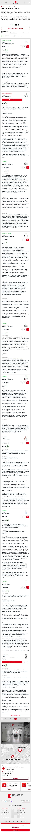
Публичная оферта (5, 816)
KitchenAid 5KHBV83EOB (7, 163)
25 (25, 718)
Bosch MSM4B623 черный (8, 43)
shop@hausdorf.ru (26, 801)
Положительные (13, 32)
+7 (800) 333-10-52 (25, 800)
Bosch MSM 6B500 (6, 96)
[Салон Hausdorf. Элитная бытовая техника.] (1, 6)
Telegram (8, 801)
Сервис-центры (4, 814)
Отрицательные (26, 32)
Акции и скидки (4, 808)
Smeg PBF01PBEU (6, 513)
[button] (2, 733)
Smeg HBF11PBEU (6, 583)
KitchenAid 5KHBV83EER (7, 379)
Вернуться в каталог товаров (15, 28)
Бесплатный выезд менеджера (15, 805)
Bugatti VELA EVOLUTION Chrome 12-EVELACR (10, 658)
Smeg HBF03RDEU (6, 439)
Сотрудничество (21, 810)
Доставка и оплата (5, 812)
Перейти (15, 778)
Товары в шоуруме (21, 808)
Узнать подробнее (15, 827)
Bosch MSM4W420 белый (8, 236)
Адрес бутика (20, 816)
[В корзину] (27, 46)
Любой (2, 32)
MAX (13, 801)
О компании (20, 814)
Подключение (4, 810)
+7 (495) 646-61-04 (6, 800)
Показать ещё (14, 715)
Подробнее (10, 789)
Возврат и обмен (21, 812)
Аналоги (13, 99)
